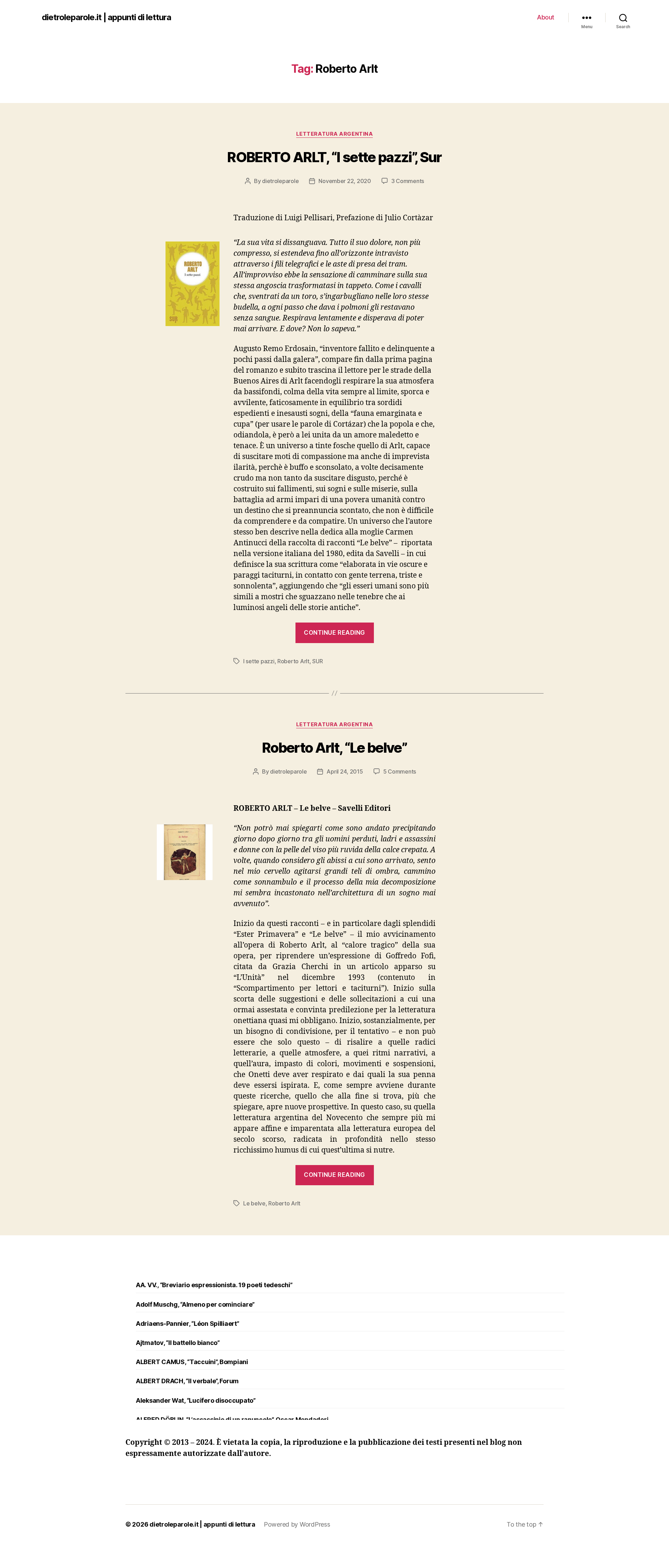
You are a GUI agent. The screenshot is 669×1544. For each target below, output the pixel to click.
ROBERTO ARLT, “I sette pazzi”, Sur (334, 157)
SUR (317, 661)
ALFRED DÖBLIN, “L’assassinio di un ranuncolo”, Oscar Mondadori (232, 1419)
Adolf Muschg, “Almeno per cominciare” (195, 1304)
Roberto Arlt (293, 661)
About (545, 17)
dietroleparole (280, 180)
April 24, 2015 (344, 771)
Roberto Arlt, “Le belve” (334, 747)
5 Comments (399, 771)
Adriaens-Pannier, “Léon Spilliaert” (187, 1323)
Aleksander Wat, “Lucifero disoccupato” (196, 1400)
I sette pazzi (259, 661)
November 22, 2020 (344, 180)
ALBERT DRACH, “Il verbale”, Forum (187, 1381)
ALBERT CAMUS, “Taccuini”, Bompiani (192, 1361)
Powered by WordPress (297, 1524)
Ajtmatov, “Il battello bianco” (178, 1342)
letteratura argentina (334, 134)
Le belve (254, 1203)
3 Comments (407, 180)
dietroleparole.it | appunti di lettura (106, 17)
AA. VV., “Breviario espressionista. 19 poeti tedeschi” (214, 1285)
